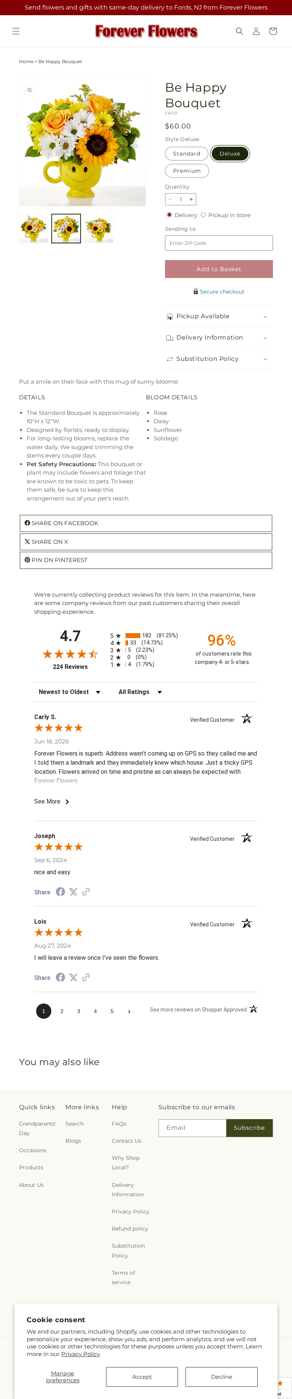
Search (74, 1123)
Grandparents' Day (37, 1128)
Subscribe (249, 1127)
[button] (16, 31)
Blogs (73, 1140)
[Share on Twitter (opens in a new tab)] (73, 892)
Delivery (187, 215)
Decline (221, 1376)
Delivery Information (128, 1189)
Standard (186, 153)
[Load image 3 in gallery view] (98, 228)
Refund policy (130, 1228)
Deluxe (230, 153)
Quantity (177, 186)
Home (26, 61)
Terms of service (123, 1277)
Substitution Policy (128, 1250)
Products (31, 1167)
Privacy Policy (80, 1354)
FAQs (119, 1123)
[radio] (146, 635)
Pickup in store (229, 215)
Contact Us (126, 1140)
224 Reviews (79, 666)
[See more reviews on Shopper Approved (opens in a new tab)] (86, 892)
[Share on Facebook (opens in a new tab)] (60, 892)
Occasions (32, 1150)
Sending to (192, 229)
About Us (31, 1184)
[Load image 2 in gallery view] (66, 228)
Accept (142, 1376)
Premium (187, 170)
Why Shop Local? (126, 1162)
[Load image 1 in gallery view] (33, 228)
